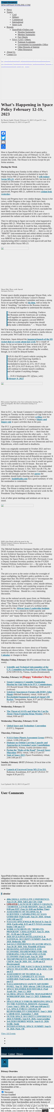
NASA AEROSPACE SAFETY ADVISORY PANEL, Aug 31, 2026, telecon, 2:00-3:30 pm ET (29, 985)
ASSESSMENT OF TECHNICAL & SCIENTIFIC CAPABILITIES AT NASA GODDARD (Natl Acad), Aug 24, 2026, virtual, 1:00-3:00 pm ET (29, 915)
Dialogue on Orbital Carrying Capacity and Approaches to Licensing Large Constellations (28, 743)
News (9, 9)
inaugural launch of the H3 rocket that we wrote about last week (27, 340)
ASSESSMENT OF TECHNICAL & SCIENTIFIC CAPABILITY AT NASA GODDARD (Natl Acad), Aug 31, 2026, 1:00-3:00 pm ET (30, 978)
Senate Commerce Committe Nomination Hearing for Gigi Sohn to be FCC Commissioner (29, 683)
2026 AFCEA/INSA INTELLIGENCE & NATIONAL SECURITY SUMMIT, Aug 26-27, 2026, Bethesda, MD (29, 939)
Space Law (17, 24)
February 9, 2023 (15, 378)
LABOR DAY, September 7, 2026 (22, 1014)
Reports (10, 27)
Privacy (19, 1054)
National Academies (26, 42)
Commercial (17, 19)
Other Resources (25, 49)
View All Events (8, 1033)
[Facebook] (27, 133)
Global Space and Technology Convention (26, 726)
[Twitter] (27, 138)
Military (15, 17)
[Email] (27, 142)
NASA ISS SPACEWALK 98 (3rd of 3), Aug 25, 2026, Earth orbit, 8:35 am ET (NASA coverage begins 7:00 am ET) (29, 924)
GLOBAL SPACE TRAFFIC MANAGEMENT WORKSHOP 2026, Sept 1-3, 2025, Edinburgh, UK (29, 996)
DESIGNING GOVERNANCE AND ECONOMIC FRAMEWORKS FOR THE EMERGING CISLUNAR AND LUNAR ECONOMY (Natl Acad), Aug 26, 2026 (27, 953)
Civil (14, 14)
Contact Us (11, 54)
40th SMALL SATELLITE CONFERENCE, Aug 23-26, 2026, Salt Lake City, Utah (28, 900)
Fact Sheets (23, 37)
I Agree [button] (45, 1111)
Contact (11, 1054)
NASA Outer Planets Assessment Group (25, 737)
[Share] (27, 146)
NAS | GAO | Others (21, 39)
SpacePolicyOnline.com (22, 29)
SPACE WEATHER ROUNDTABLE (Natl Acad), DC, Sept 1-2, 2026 (27, 990)
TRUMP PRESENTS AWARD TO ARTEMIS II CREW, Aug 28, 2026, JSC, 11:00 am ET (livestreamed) (30, 961)
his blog (31, 302)
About (4, 1054)
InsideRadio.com (19, 478)
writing (38, 417)
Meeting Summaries (26, 34)
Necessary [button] (5, 1089)
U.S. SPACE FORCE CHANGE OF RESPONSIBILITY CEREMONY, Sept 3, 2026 (29, 1010)
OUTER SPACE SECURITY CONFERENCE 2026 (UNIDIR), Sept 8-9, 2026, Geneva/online (29, 1017)
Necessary (8, 1092)
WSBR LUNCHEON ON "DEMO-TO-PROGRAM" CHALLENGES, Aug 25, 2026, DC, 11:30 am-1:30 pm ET (28, 931)
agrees (37, 473)
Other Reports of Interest (28, 47)
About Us (11, 52)
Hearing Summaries (26, 32)
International (17, 22)
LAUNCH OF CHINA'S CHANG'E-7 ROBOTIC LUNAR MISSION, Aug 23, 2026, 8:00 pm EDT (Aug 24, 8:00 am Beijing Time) (30, 906)
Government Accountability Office (33, 44)
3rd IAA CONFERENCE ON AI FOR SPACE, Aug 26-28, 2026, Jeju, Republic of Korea (29, 945)
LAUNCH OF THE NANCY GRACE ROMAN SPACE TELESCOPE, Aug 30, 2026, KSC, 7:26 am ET (29, 969)
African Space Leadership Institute (32, 608)
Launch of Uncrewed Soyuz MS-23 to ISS (26, 769)
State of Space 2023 (16, 755)
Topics (9, 12)
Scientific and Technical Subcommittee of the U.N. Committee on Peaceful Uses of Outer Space (30, 668)
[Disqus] (27, 834)
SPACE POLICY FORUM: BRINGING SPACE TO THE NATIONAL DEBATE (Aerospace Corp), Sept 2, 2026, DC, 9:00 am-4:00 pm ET (30, 1004)
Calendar (5, 655)
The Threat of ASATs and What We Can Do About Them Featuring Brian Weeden (27, 712)
